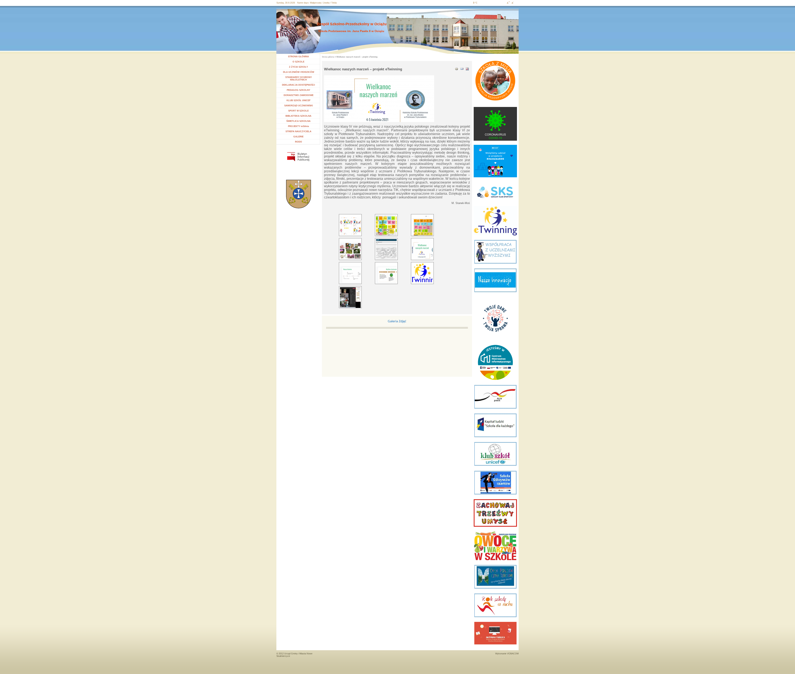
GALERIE (298, 136)
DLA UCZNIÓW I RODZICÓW (298, 72)
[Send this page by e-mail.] (462, 68)
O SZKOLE (300, 61)
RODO (298, 141)
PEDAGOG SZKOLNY (298, 90)
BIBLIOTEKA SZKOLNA (298, 116)
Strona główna (328, 57)
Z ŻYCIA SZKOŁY (298, 67)
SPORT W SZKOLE (298, 110)
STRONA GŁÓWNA (298, 56)
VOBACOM (513, 653)
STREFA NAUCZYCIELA (298, 131)
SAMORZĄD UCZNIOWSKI (298, 105)
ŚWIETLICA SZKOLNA (298, 121)
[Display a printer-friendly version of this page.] (456, 68)
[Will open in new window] (298, 157)
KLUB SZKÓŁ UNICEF (299, 100)
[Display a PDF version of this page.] (467, 68)
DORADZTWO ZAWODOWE (298, 95)
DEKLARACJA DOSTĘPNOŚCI (298, 85)
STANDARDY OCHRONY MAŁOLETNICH (298, 78)
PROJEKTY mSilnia (298, 126)
